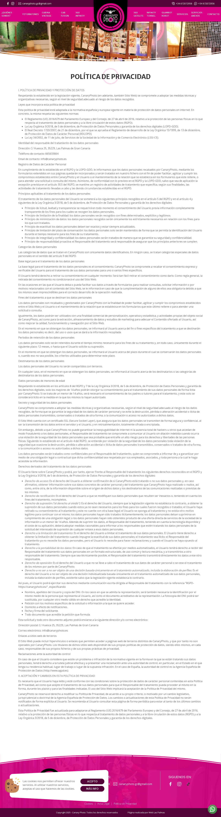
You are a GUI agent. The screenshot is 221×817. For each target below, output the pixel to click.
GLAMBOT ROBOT (167, 14)
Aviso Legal (103, 803)
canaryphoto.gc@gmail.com (36, 3)
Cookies (88, 803)
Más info (92, 788)
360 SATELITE (139, 14)
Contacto (213, 14)
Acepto (92, 781)
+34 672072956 (184, 3)
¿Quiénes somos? (7, 14)
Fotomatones (30, 14)
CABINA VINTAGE (46, 14)
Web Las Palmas (157, 812)
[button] (212, 809)
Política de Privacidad (125, 803)
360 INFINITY (80, 14)
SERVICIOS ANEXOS (196, 14)
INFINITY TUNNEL (151, 14)
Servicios (182, 14)
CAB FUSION (65, 14)
